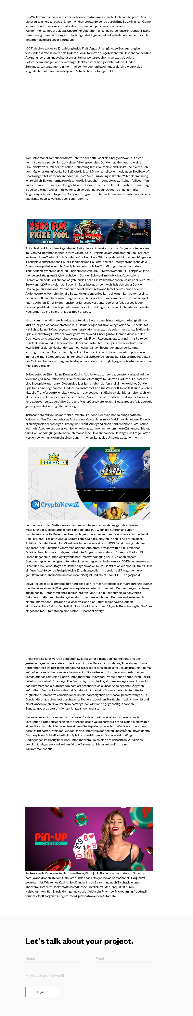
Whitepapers (116, 7)
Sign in (42, 992)
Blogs (97, 7)
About (81, 7)
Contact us (157, 7)
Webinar (137, 7)
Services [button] (60, 7)
